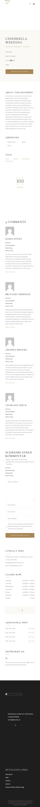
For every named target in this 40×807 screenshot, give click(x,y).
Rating (8, 242)
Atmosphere (10, 245)
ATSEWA (24, 805)
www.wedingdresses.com (13, 565)
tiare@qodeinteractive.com (14, 563)
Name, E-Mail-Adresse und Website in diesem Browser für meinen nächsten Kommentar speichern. (20, 526)
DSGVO (8, 781)
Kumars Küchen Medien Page (14, 787)
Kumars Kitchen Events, (19, 801)
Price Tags (9, 250)
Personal (9, 248)
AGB (6, 777)
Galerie (7, 784)
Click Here (31, 628)
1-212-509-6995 (11, 560)
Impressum (8, 774)
